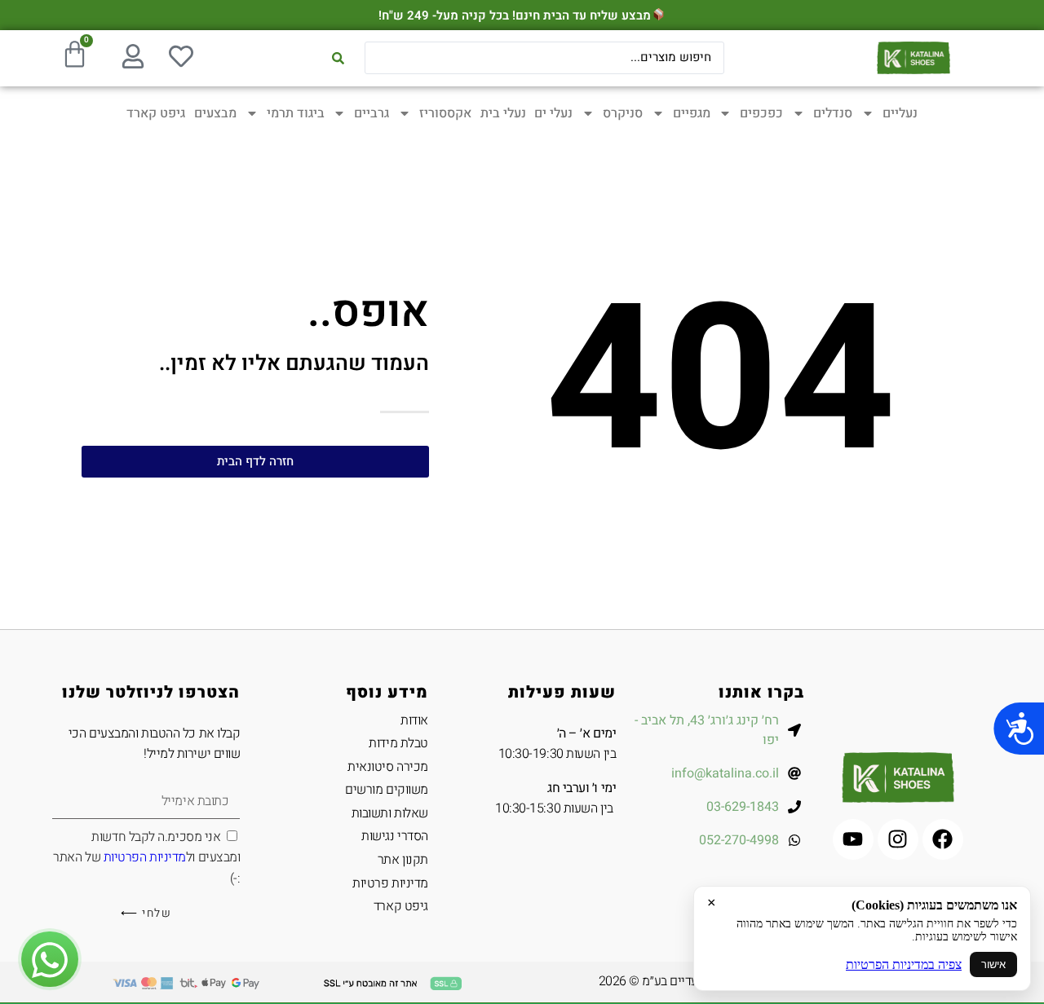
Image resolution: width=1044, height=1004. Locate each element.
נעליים (900, 113)
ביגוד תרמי (296, 113)
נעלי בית (503, 113)
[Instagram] (898, 839)
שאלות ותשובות (389, 813)
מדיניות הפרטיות (145, 857)
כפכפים (761, 113)
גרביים (371, 113)
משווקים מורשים (386, 789)
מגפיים (691, 113)
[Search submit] (338, 58)
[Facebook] (942, 839)
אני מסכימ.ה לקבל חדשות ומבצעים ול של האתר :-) (146, 857)
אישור (993, 964)
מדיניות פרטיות (389, 883)
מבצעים (215, 113)
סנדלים (832, 113)
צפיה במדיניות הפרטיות (904, 964)
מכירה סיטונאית (387, 767)
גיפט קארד (155, 113)
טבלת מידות (398, 743)
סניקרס (623, 113)
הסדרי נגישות (394, 836)
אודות (413, 720)
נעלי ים (553, 113)
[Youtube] (853, 839)
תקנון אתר (402, 860)
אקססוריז (445, 113)
